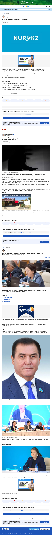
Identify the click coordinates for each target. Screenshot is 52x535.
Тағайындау (8, 247)
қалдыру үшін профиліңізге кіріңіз (25, 232)
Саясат (3, 247)
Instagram (45, 123)
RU (46, 6)
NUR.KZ (9, 73)
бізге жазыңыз (14, 93)
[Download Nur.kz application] (26, 2)
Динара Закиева (7, 301)
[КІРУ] (49, 6)
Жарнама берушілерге (45, 529)
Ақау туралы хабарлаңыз (34, 529)
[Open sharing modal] (33, 518)
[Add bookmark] (46, 519)
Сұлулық (7, 13)
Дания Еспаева (7, 299)
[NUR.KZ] (26, 6)
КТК (41, 175)
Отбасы (3, 13)
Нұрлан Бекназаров (8, 297)
